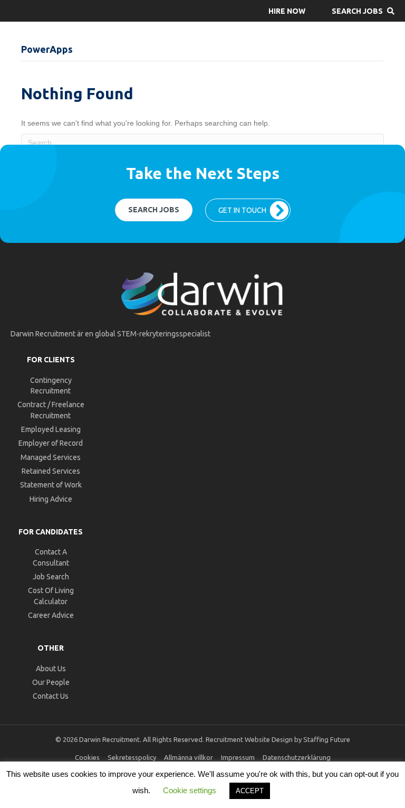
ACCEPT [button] (250, 791)
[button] (287, 11)
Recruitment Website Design (249, 739)
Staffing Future (326, 739)
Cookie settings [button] (189, 790)
